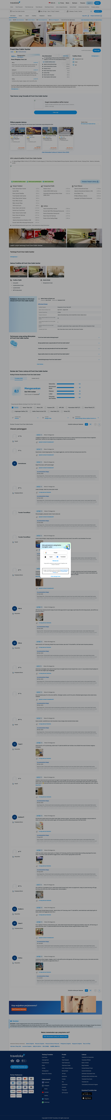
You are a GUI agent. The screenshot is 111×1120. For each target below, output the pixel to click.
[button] (55, 561)
